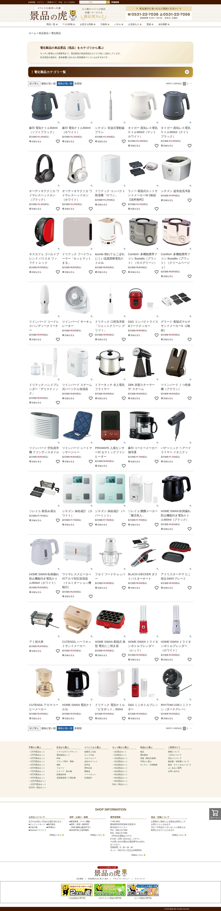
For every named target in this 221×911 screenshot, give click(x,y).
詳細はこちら (55, 835)
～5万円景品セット (37, 765)
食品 (142, 752)
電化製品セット (63, 755)
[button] (191, 84)
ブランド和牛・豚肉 (65, 761)
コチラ (136, 839)
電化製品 (144, 755)
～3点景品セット (119, 752)
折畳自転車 (61, 774)
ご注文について (174, 755)
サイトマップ (140, 879)
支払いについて (174, 758)
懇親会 (87, 771)
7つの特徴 (68, 24)
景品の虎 (173, 909)
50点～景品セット (120, 784)
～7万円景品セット (37, 771)
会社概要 (162, 24)
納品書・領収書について (178, 761)
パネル (117, 24)
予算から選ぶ (146, 761)
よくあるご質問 (174, 768)
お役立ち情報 (86, 24)
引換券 (103, 24)
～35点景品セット (120, 774)
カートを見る (69, 2)
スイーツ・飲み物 (64, 771)
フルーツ (60, 768)
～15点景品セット (120, 761)
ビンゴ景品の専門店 (143, 898)
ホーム (32, 33)
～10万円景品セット (37, 781)
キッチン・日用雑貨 (148, 765)
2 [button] (187, 84)
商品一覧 (51, 24)
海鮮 (58, 765)
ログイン (40, 2)
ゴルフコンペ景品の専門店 (109, 898)
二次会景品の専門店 (76, 898)
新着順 (78, 83)
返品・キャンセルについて (179, 765)
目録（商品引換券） (148, 758)
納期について (174, 752)
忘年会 (87, 765)
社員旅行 (88, 778)
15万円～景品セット (37, 787)
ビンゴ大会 (89, 755)
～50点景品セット (120, 781)
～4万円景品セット (37, 761)
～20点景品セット (120, 765)
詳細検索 (115, 2)
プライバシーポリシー (121, 879)
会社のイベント (91, 761)
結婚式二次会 (90, 752)
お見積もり (133, 24)
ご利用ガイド (51, 2)
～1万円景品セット (37, 752)
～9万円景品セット (37, 778)
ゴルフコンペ (90, 758)
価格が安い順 (48, 83)
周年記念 (88, 768)
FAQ (60, 2)
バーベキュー (90, 774)
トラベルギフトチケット (67, 752)
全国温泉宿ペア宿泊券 (66, 778)
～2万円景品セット (37, 755)
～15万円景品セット (37, 784)
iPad (58, 758)
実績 (149, 24)
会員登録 (31, 2)
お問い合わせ (174, 771)
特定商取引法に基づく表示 (98, 879)
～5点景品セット (119, 755)
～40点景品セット (120, 778)
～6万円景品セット (37, 768)
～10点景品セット (120, 758)
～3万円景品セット (37, 758)
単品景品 (43, 33)
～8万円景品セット (37, 774)
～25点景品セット (120, 768)
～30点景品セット (120, 771)
